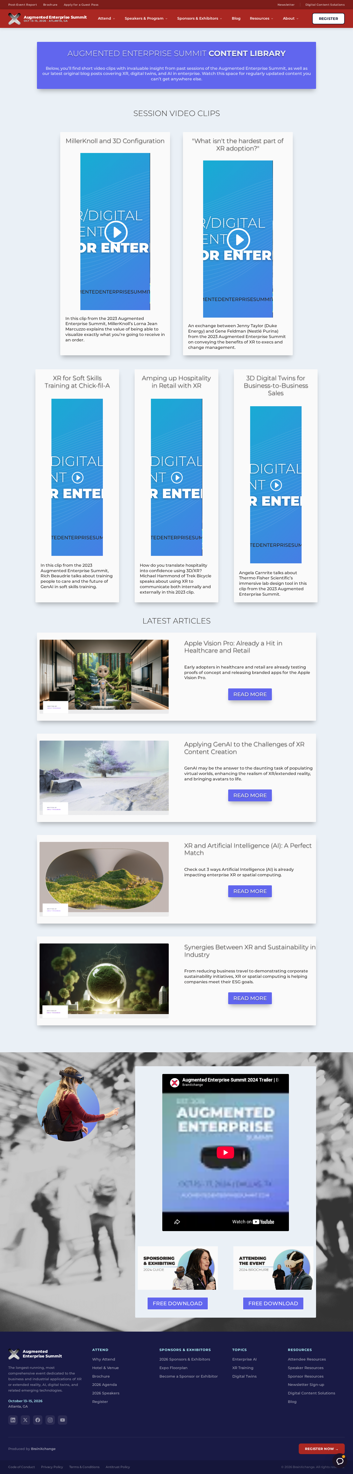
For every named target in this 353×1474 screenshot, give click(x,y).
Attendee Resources (307, 1359)
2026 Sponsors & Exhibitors (184, 1359)
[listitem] (250, 977)
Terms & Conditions (84, 1467)
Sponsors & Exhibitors (197, 18)
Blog (236, 18)
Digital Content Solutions (325, 4)
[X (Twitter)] (25, 1420)
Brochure (50, 4)
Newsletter (286, 4)
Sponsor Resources (306, 1376)
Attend (104, 18)
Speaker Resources (306, 1367)
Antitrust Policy (118, 1467)
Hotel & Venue (105, 1367)
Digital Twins (244, 1376)
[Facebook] (37, 1420)
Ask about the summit (339, 1460)
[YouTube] (62, 1420)
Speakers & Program (144, 18)
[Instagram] (50, 1420)
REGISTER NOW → (322, 1449)
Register (100, 1401)
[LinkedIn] (13, 1420)
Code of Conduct (21, 1467)
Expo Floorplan (173, 1367)
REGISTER (328, 18)
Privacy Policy (52, 1467)
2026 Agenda (104, 1384)
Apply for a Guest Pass (81, 4)
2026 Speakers (105, 1393)
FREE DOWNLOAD (178, 1303)
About (289, 18)
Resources (259, 18)
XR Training (243, 1367)
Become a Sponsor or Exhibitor (188, 1376)
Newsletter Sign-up (306, 1384)
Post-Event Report (22, 4)
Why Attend (103, 1359)
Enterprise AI (244, 1359)
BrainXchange (43, 1449)
